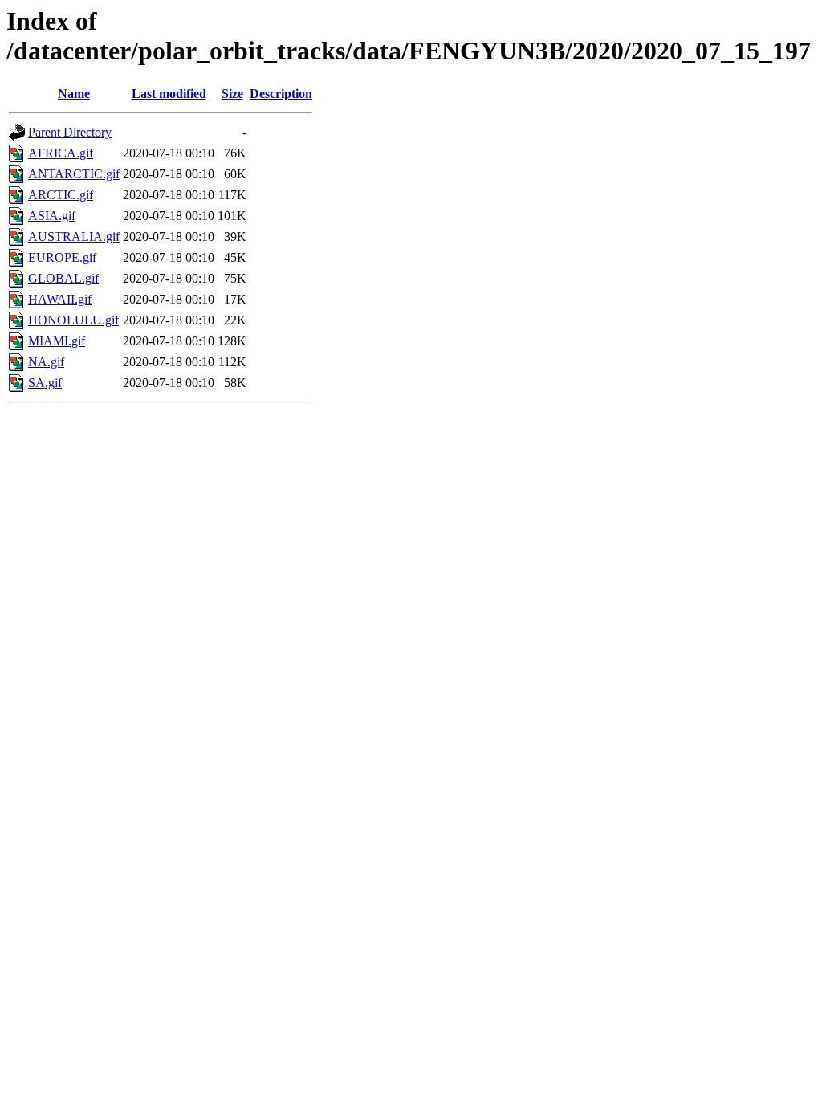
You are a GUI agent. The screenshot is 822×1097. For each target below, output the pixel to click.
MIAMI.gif (56, 341)
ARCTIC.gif (60, 195)
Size (232, 93)
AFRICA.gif (60, 153)
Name (74, 93)
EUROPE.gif (62, 257)
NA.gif (46, 362)
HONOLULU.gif (73, 320)
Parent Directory (70, 132)
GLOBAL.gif (63, 278)
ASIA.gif (51, 215)
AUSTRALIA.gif (74, 236)
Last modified (169, 93)
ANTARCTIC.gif (74, 174)
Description (281, 93)
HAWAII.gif (60, 299)
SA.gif (45, 382)
